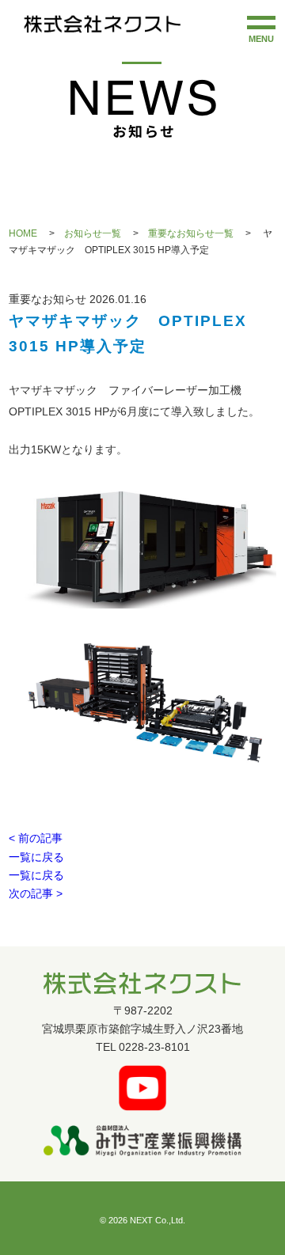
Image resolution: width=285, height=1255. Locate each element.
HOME (23, 233)
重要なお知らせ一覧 (191, 233)
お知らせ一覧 (92, 233)
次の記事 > (36, 894)
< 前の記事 (36, 838)
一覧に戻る (36, 857)
